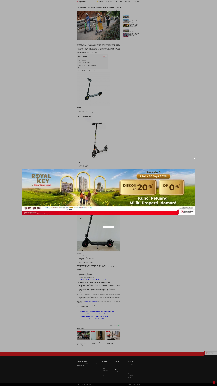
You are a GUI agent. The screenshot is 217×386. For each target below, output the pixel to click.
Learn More (108, 227)
